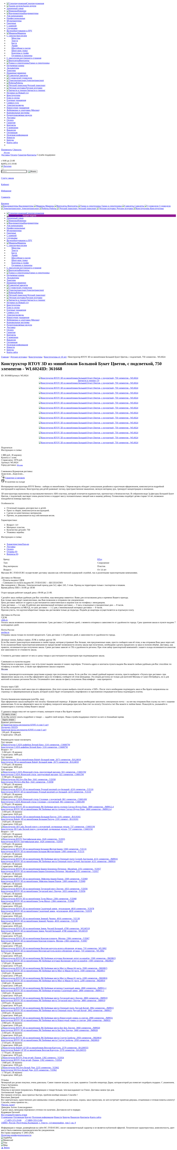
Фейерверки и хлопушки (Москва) (23, 110)
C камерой (12, 26)
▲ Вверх (5, 1147)
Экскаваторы (13, 68)
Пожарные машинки (16, 73)
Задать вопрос (8, 720)
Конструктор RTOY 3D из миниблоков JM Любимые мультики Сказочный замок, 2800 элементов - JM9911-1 (52, 990)
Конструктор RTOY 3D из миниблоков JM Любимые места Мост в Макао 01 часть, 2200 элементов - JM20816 (53, 980)
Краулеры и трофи (20, 53)
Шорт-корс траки (19, 50)
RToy (99, 559)
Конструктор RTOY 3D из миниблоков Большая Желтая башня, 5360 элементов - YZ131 (42, 851)
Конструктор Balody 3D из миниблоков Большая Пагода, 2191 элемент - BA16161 (39, 819)
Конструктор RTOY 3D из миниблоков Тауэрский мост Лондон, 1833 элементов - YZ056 (43, 891)
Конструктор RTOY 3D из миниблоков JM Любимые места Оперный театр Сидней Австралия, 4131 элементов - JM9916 (58, 861)
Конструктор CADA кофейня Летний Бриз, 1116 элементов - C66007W (34, 747)
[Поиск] (32, 171)
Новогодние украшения (18, 108)
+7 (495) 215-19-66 (12, 1120)
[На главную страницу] (9, 158)
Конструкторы (13, 95)
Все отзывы (6, 1115)
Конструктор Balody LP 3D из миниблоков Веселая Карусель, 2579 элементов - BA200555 (43, 1050)
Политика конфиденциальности (16, 1135)
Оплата (10, 549)
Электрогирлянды (15, 105)
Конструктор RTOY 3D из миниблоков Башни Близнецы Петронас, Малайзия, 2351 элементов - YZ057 (50, 871)
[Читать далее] (8, 1105)
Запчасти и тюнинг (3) (88, 380)
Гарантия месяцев (15, 478)
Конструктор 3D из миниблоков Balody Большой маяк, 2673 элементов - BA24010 (40, 762)
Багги (14, 43)
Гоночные (11, 23)
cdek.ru (4, 620)
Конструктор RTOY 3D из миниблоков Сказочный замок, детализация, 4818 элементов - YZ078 (46, 911)
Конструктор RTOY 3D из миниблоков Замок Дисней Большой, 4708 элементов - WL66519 (44, 931)
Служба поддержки (46, 155)
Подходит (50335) (9, 727)
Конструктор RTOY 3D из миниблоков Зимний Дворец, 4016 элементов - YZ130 (39, 921)
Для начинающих (15, 16)
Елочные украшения (16, 100)
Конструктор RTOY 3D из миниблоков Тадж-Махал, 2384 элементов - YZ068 (37, 901)
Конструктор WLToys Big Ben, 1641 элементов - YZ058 (27, 782)
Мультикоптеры (14, 21)
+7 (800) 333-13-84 (33, 1120)
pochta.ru (5, 632)
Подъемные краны (15, 65)
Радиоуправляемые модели (19, 115)
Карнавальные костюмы (18, 112)
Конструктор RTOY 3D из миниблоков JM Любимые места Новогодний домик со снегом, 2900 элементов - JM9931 (56, 1020)
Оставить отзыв (8, 714)
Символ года (13, 103)
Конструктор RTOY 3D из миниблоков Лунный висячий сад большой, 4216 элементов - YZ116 (46, 792)
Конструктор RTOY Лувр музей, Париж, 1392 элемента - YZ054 (31, 1060)
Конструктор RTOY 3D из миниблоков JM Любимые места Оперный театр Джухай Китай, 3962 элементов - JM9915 (56, 1010)
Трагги (14, 40)
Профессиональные (16, 18)
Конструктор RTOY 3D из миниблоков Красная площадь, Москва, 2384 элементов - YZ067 (44, 941)
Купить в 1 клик (8, 457)
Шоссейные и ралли (21, 48)
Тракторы (11, 70)
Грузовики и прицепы (21, 55)
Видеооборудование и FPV (19, 31)
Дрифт (14, 45)
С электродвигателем (17, 35)
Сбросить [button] (16, 149)
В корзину (11, 455)
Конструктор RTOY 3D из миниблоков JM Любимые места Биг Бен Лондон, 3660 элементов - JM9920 (49, 1030)
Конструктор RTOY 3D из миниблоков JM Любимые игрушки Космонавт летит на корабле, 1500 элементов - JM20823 (57, 961)
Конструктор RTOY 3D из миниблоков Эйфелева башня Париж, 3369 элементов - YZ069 (43, 881)
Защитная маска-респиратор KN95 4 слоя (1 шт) (23, 730)
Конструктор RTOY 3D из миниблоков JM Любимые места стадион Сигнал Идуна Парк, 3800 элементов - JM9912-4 (56, 809)
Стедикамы (12, 28)
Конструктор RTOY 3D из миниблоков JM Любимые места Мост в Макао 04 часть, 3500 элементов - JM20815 (53, 971)
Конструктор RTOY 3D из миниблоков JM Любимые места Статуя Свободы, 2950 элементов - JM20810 (50, 1040)
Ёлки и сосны (13, 98)
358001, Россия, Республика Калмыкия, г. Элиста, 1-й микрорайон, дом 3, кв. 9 (38, 1123)
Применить (6, 149)
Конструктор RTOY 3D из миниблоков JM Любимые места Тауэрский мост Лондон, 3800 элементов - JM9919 (53, 1000)
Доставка (11, 546)
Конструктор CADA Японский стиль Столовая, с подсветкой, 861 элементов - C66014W (43, 802)
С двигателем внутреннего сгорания (24, 58)
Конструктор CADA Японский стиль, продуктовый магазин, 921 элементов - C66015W (42, 774)
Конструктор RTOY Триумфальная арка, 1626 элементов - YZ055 (32, 841)
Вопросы (12, 554)
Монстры (15, 38)
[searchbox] (14, 171)
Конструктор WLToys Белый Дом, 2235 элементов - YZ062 (29, 1070)
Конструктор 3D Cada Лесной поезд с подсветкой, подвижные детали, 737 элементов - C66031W (47, 829)
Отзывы (12, 551)
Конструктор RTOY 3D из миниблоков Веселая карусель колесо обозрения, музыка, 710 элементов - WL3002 (52, 951)
